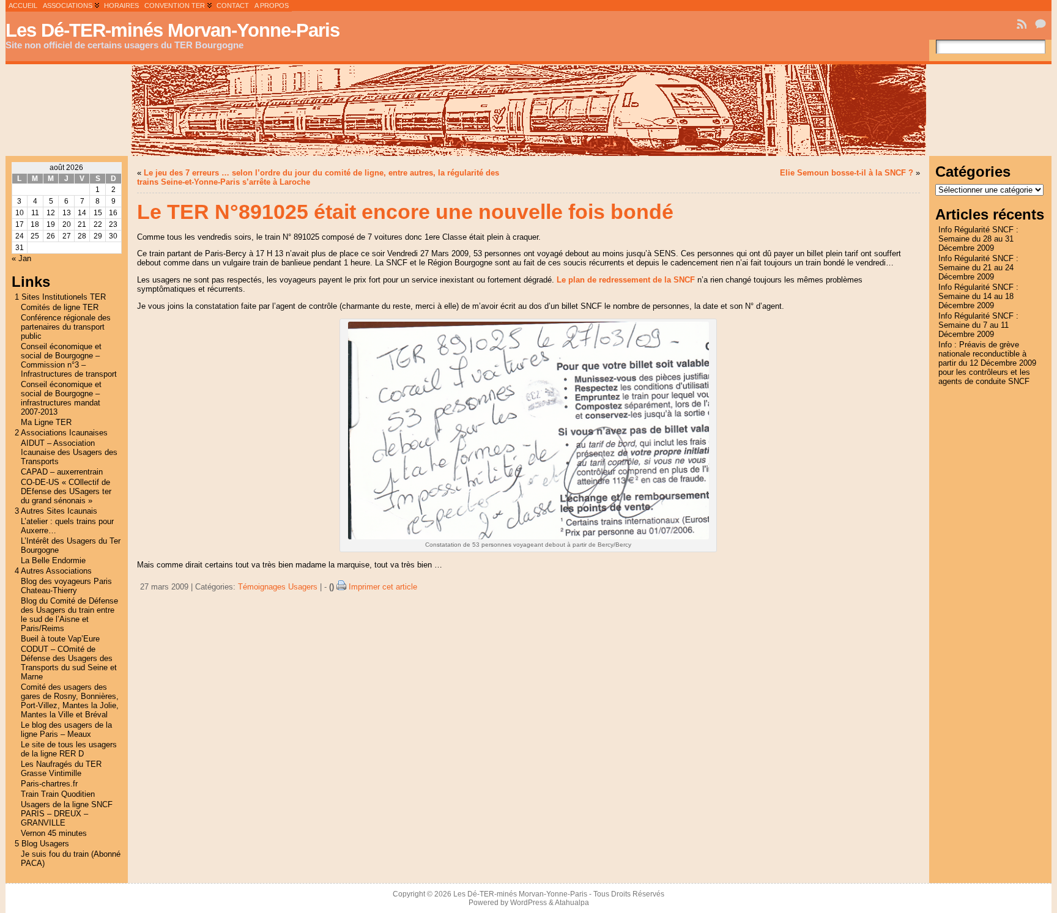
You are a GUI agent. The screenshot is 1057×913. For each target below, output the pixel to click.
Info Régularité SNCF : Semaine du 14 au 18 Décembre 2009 (978, 296)
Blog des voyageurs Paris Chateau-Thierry (66, 586)
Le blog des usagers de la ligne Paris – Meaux (66, 729)
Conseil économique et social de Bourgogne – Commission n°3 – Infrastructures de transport (69, 360)
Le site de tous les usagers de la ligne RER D (69, 749)
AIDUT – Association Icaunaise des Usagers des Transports (69, 452)
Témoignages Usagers (277, 586)
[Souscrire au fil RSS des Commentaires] (1041, 24)
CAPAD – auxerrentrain (62, 471)
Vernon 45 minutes (54, 833)
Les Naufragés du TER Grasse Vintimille (61, 769)
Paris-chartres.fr (49, 783)
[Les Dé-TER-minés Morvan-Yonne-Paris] (529, 110)
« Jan (21, 258)
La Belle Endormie (53, 560)
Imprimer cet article (383, 586)
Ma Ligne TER (46, 422)
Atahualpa (572, 902)
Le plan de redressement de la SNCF (627, 279)
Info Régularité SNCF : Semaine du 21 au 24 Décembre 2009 (978, 267)
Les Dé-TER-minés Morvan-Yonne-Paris (172, 30)
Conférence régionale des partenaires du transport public (66, 327)
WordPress (528, 902)
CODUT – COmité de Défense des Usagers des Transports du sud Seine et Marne (69, 663)
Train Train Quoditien (58, 794)
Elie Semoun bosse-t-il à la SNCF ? (846, 172)
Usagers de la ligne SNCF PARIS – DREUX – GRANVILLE (67, 813)
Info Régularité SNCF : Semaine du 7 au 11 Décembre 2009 (978, 325)
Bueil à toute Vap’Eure (60, 638)
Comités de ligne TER (59, 307)
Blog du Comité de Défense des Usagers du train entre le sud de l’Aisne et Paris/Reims (69, 614)
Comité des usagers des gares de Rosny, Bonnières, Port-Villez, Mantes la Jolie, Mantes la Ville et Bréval (70, 700)
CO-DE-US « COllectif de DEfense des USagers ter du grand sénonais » (66, 491)
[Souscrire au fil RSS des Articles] (1023, 24)
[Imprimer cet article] (341, 586)
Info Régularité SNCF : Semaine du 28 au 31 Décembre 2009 (978, 239)
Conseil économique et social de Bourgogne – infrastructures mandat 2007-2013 (61, 398)
